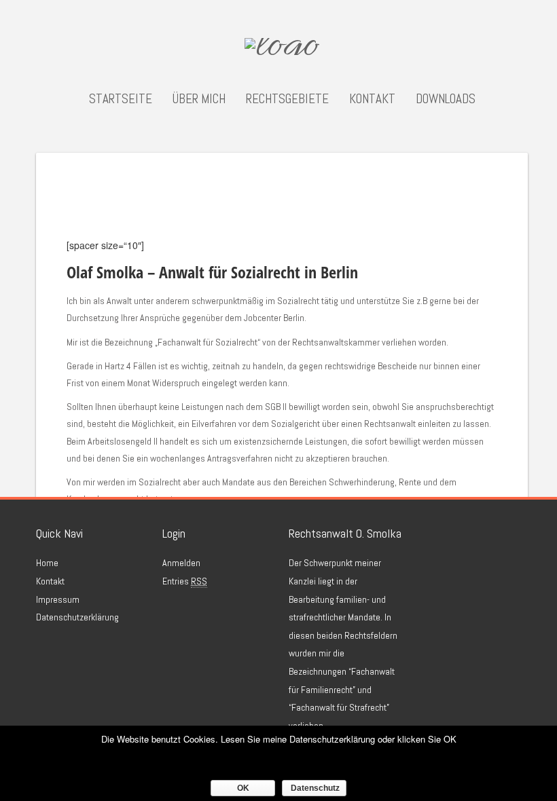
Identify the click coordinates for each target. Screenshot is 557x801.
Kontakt (372, 99)
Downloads (445, 99)
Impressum (57, 599)
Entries (184, 581)
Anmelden (181, 563)
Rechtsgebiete (287, 99)
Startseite (120, 99)
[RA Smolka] (282, 49)
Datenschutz (315, 788)
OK (243, 788)
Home (47, 563)
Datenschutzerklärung (77, 617)
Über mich (199, 99)
